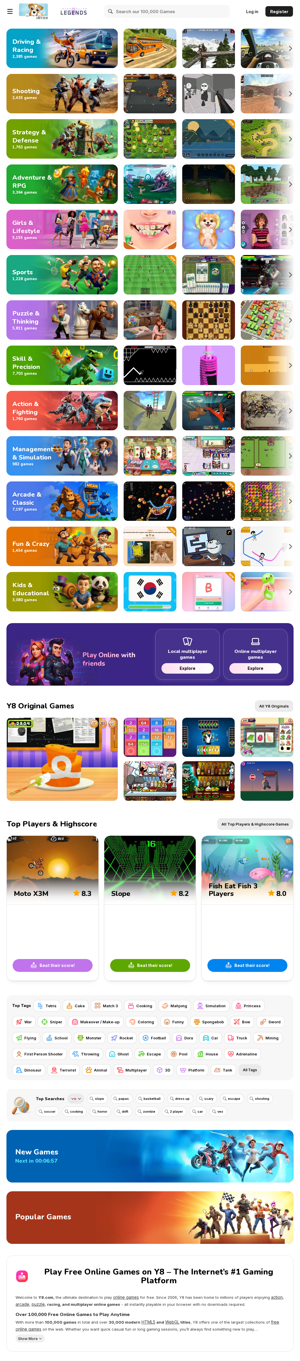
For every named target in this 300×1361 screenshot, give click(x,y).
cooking (76, 1111)
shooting (262, 1099)
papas (124, 1099)
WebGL (172, 1322)
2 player (176, 1111)
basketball (152, 1099)
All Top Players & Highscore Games (255, 824)
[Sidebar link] (10, 11)
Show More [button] (28, 1338)
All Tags (250, 1070)
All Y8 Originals (274, 706)
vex (220, 1111)
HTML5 (148, 1322)
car (200, 1111)
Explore (187, 668)
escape (234, 1099)
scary (208, 1099)
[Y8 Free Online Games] (33, 11)
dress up (182, 1099)
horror (102, 1111)
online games (126, 1297)
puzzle (38, 1304)
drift (125, 1111)
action (277, 1297)
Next (290, 48)
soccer (49, 1111)
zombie (149, 1111)
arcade (22, 1304)
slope (99, 1099)
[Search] (110, 11)
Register (279, 11)
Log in (252, 11)
